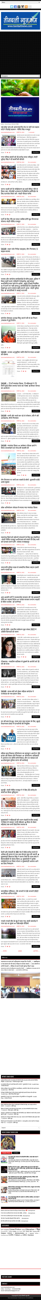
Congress (6, 1229)
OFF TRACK (26, 1231)
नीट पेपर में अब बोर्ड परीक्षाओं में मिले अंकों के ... (11, 1218)
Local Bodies (20, 1231)
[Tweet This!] (7, 152)
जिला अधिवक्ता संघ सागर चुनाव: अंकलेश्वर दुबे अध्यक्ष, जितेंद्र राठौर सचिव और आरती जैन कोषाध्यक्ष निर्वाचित (23, 1177)
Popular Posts (6, 1153)
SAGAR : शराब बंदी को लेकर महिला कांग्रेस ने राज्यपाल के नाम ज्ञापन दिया (17, 692)
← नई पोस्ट (4, 951)
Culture (23, 1229)
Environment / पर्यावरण (6, 1231)
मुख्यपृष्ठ (20, 951)
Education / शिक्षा (33, 1229)
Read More (36, 152)
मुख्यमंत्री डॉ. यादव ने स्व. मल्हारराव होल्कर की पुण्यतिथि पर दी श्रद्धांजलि (16, 1096)
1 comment (31, 132)
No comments (32, 162)
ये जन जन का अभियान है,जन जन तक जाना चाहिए (11, 1215)
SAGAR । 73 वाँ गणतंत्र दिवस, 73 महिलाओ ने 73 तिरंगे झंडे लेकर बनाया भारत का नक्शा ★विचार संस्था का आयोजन (20, 385)
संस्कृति (21, 1235)
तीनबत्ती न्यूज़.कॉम (25, 1295)
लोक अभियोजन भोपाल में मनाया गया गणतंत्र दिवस (19, 507)
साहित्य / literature (28, 1235)
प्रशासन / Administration (15, 1233)
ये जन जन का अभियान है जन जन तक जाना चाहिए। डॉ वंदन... (14, 1213)
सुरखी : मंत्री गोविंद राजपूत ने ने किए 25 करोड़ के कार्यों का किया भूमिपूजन (19, 791)
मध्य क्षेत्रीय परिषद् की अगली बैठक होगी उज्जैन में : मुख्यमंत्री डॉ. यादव (16, 1084)
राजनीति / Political (14, 1235)
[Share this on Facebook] (5, 152)
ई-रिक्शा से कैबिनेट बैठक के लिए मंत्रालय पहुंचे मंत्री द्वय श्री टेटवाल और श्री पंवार (18, 1092)
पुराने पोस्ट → (36, 951)
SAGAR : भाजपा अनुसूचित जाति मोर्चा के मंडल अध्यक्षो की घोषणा (20, 353)
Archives (16, 1153)
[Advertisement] (20, 53)
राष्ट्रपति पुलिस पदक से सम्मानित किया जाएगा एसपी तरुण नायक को (20, 568)
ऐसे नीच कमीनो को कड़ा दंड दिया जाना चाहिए (10, 1221)
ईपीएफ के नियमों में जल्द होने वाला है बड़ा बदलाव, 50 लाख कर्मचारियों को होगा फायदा (19, 1108)
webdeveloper (14, 1298)
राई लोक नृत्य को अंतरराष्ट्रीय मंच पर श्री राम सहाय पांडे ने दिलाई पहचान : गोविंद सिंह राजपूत (20, 128)
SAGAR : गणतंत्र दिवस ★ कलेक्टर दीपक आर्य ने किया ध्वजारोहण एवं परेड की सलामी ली (18, 446)
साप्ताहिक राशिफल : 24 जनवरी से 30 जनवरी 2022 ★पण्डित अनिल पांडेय (19, 892)
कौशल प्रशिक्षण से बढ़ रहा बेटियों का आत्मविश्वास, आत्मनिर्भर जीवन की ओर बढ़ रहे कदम (20, 1088)
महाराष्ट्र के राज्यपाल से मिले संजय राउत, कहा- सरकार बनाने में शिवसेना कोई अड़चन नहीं (20, 1117)
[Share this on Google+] (9, 152)
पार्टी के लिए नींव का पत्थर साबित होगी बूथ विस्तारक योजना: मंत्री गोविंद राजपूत (19, 220)
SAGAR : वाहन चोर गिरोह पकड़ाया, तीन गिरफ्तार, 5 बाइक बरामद (19, 250)
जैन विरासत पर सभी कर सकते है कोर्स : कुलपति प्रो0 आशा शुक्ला (20, 480)
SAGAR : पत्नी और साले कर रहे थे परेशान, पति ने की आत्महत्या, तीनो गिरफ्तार (20, 416)
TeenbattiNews (29, 1298)
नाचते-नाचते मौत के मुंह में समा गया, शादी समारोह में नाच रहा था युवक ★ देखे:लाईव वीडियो (19, 922)
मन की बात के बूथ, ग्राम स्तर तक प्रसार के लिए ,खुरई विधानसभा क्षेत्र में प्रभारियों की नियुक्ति (20, 722)
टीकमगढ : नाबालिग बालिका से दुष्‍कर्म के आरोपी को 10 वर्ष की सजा (20, 662)
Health (14, 1231)
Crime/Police (15, 1229)
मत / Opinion (30, 1233)
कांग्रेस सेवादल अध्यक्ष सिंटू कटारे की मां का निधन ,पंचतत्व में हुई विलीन (19, 319)
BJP (2, 1229)
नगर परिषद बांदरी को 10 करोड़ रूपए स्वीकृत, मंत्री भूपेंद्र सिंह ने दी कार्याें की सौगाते (19, 158)
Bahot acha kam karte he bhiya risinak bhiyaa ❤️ (14, 1210)
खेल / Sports (33, 1231)
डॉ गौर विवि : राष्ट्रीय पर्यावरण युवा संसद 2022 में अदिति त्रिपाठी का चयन (18, 630)
